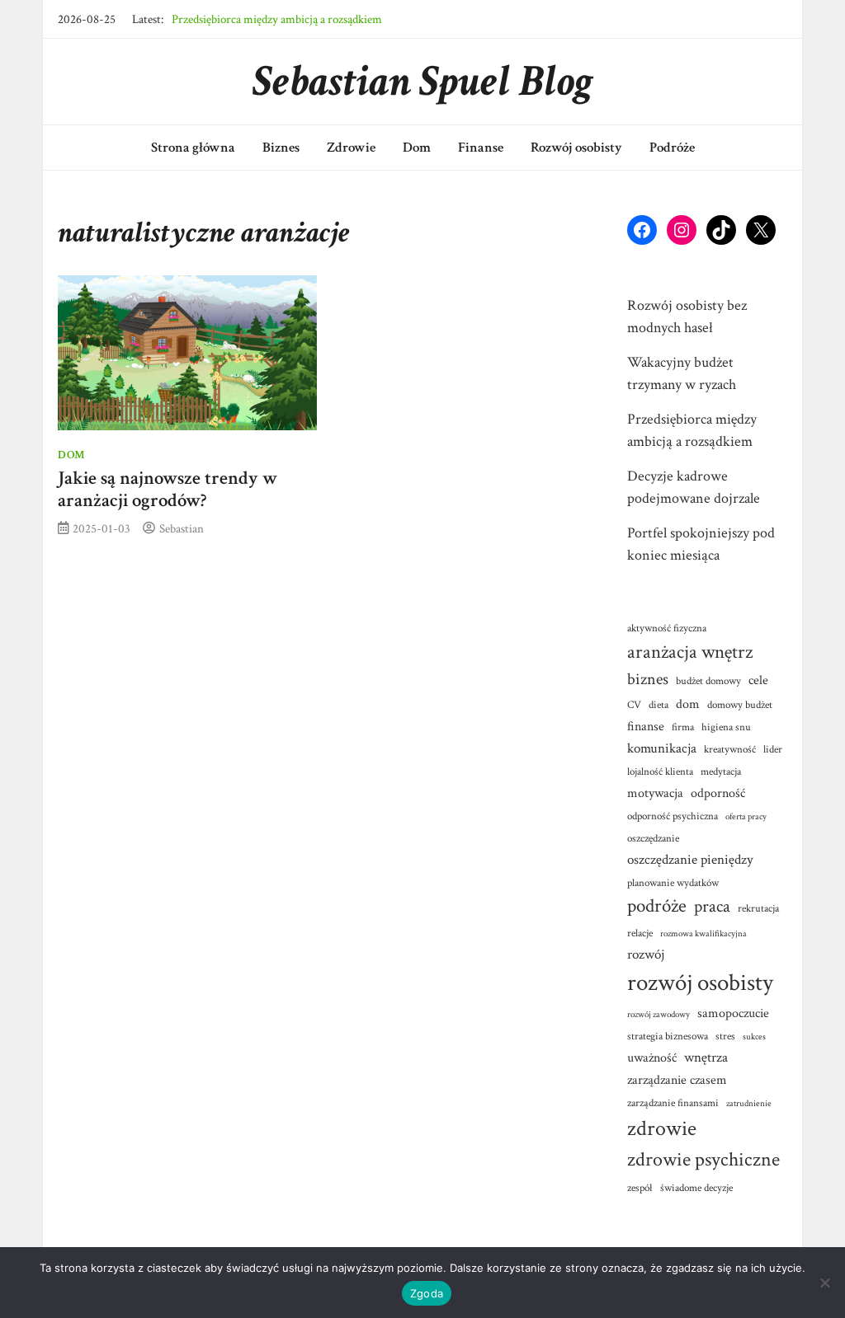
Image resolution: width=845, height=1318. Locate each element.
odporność (718, 793)
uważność (652, 1057)
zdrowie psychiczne (703, 1160)
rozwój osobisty (700, 982)
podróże (657, 906)
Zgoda (426, 1293)
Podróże (672, 147)
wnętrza (706, 1057)
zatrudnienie (749, 1103)
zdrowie (661, 1128)
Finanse (480, 147)
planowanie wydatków (673, 882)
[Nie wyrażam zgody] (824, 1282)
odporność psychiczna (672, 816)
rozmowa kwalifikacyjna (703, 934)
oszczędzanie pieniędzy (690, 859)
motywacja (655, 793)
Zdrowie (351, 147)
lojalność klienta (660, 771)
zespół (640, 1187)
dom (688, 704)
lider (772, 749)
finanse (645, 726)
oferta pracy (746, 817)
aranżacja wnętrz (690, 652)
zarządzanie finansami (673, 1102)
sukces (754, 1037)
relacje (640, 933)
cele (758, 680)
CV (634, 704)
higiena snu (726, 727)
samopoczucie (733, 1013)
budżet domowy (708, 680)
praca (712, 906)
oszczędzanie (653, 838)
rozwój (645, 954)
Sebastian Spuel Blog (423, 81)
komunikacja (661, 748)
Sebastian (181, 528)
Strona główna (193, 147)
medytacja (721, 771)
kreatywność (730, 749)
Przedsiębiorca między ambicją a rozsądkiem (277, 19)
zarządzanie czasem (677, 1080)
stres (725, 1036)
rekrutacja (758, 908)
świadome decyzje (696, 1187)
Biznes (281, 147)
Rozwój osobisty (576, 147)
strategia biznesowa (667, 1036)
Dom (417, 147)
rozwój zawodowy (658, 1014)
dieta (658, 704)
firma (683, 727)
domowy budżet (739, 704)
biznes (647, 679)
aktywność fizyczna (666, 628)
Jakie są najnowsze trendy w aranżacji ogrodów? (167, 490)
